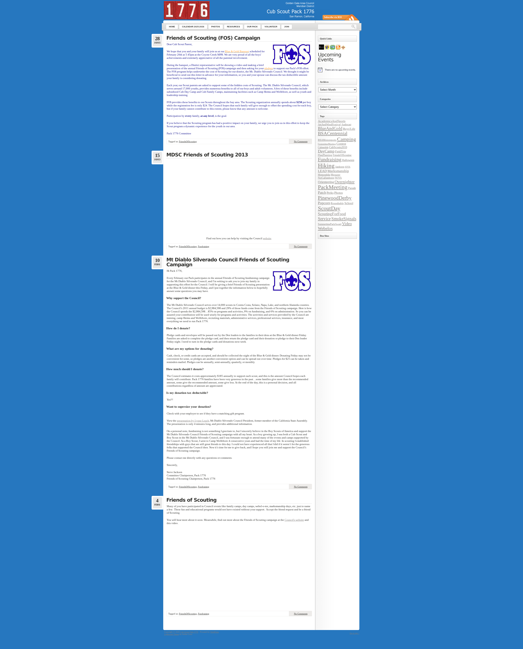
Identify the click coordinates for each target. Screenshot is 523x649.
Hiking (326, 165)
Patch (322, 192)
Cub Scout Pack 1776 (189, 632)
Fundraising (203, 246)
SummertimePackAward (329, 224)
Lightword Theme (171, 634)
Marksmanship (338, 171)
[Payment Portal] (321, 49)
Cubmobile (323, 147)
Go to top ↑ (354, 633)
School (348, 203)
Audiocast (346, 124)
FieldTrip (340, 151)
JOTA (347, 167)
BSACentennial (332, 133)
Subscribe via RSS (333, 17)
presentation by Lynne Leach (193, 420)
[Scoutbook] (327, 49)
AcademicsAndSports (331, 121)
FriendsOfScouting (188, 141)
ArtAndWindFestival (329, 124)
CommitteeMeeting (327, 144)
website (267, 238)
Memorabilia (324, 174)
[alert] (337, 69)
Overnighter (345, 181)
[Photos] (332, 49)
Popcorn (324, 203)
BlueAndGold (330, 128)
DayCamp (326, 151)
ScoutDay (329, 208)
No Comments (300, 141)
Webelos (325, 228)
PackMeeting (333, 187)
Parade (352, 188)
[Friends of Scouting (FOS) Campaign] (239, 38)
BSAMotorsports (327, 139)
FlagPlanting (325, 155)
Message (335, 174)
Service (324, 218)
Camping (346, 139)
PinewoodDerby (335, 198)
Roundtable (337, 203)
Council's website (294, 519)
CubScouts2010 (338, 147)
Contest (341, 143)
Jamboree (339, 166)
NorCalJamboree (326, 177)
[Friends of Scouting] (239, 500)
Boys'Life (349, 128)
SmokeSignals (343, 218)
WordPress (214, 632)
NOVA (338, 177)
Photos (338, 192)
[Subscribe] (338, 49)
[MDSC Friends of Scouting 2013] (239, 155)
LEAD (322, 171)
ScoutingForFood (332, 214)
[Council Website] (343, 49)
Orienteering (326, 182)
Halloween (348, 160)
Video (347, 223)
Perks (330, 192)
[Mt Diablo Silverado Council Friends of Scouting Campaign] (239, 262)
